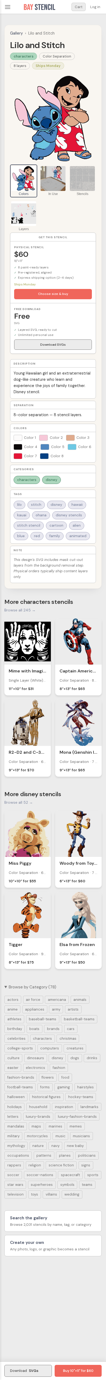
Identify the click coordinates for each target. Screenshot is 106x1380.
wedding (71, 1194)
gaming (63, 1087)
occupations (18, 1155)
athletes (14, 1019)
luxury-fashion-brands (77, 1116)
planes (65, 1155)
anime (12, 1009)
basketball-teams (79, 1019)
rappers (14, 1165)
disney (51, 479)
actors (12, 999)
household (38, 1107)
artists (73, 1009)
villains (51, 1194)
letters (12, 1116)
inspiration (64, 1107)
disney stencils (69, 515)
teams (87, 1184)
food (65, 1077)
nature (38, 1145)
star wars (15, 1184)
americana (57, 999)
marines (55, 1126)
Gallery (16, 33)
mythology (16, 1145)
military (13, 1136)
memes (76, 1126)
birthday (14, 1028)
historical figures (46, 1097)
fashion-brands (20, 1077)
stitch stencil (28, 525)
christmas (68, 1038)
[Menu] (7, 7)
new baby (75, 1145)
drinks (92, 1058)
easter (12, 1067)
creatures (75, 1048)
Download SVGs (53, 344)
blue (21, 536)
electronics (35, 1067)
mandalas (15, 1126)
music (60, 1136)
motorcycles (37, 1136)
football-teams (20, 1087)
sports (92, 1175)
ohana (41, 515)
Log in (95, 7)
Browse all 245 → (20, 610)
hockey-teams (80, 1097)
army (56, 1009)
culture (13, 1058)
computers (49, 1048)
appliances (34, 1009)
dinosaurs (35, 1058)
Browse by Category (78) (32, 987)
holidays (14, 1107)
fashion (59, 1067)
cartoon (56, 525)
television (15, 1194)
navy (55, 1145)
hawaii (77, 504)
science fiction (61, 1165)
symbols (67, 1184)
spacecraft (70, 1175)
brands (53, 1028)
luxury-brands (38, 1116)
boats (34, 1028)
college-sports (20, 1048)
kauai (21, 515)
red (37, 536)
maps (36, 1126)
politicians (87, 1155)
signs (85, 1165)
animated (77, 536)
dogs (74, 1058)
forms (45, 1087)
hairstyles (85, 1087)
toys (34, 1194)
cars (70, 1028)
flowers (48, 1077)
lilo (19, 504)
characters (23, 56)
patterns (43, 1155)
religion (35, 1165)
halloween (16, 1097)
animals (79, 999)
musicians (81, 1136)
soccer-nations (40, 1175)
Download (24, 1370)
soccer (13, 1175)
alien (77, 525)
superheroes (42, 1184)
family (54, 536)
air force (33, 999)
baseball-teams (42, 1019)
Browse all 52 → (18, 802)
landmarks (89, 1107)
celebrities (16, 1038)
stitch (36, 504)
